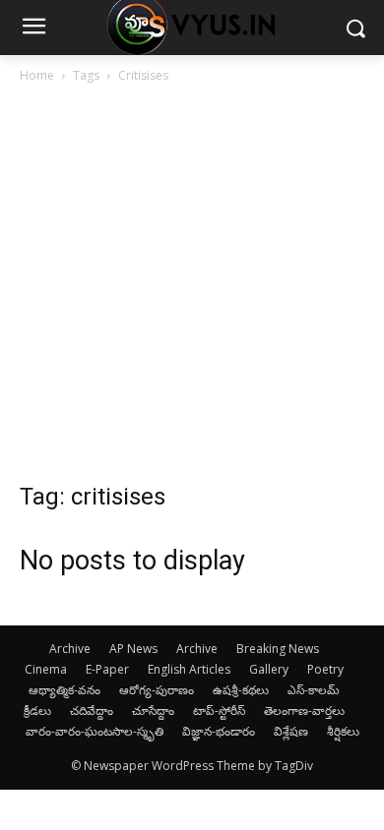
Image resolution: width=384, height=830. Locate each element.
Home (37, 75)
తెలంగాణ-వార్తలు (304, 710)
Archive (70, 648)
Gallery (268, 669)
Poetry (325, 669)
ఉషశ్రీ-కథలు (241, 690)
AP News (133, 648)
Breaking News (277, 648)
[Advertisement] (192, 288)
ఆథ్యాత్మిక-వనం (64, 690)
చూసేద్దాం (153, 710)
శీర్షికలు (343, 731)
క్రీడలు (37, 710)
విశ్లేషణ (291, 731)
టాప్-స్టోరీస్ (219, 710)
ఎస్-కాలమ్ (314, 690)
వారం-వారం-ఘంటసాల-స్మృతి (94, 731)
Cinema (46, 669)
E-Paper (107, 669)
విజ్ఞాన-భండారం (218, 731)
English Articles (189, 669)
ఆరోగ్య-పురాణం (156, 690)
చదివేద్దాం (91, 710)
